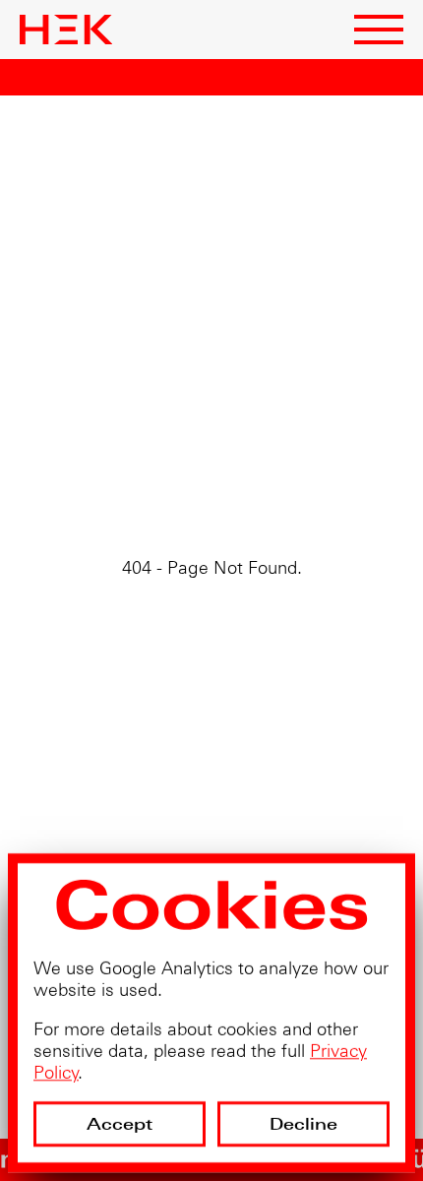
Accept (120, 1123)
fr (219, 39)
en (193, 39)
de (244, 39)
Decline (304, 1123)
